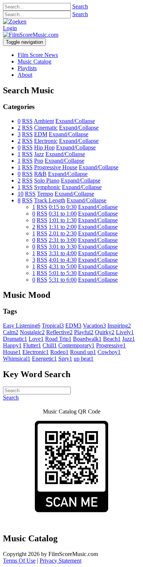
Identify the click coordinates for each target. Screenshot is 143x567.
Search (80, 6)
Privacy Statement (60, 560)
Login (10, 28)
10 (20, 194)
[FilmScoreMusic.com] (30, 35)
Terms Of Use (19, 560)
